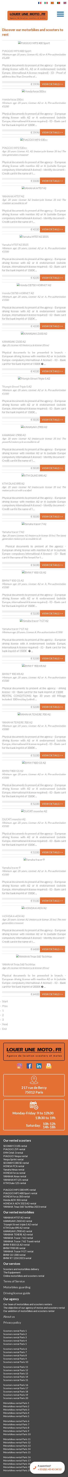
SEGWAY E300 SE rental (16, 1162)
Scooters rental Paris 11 (15, 1366)
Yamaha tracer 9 (11, 867)
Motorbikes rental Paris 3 (16, 1409)
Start (5, 1001)
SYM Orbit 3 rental (13, 1152)
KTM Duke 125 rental (14, 1183)
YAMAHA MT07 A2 (13, 196)
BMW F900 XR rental (14, 1248)
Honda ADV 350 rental (15, 1200)
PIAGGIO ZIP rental (14, 1149)
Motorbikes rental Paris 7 (16, 1424)
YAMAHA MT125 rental (15, 1179)
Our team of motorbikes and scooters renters (27, 1304)
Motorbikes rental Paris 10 (17, 1434)
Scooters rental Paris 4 (15, 1340)
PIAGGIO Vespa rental (15, 1156)
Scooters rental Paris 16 (15, 1385)
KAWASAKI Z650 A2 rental (17, 1221)
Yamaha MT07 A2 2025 (15, 244)
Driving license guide (16, 1293)
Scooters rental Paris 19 (15, 1394)
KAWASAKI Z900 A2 (14, 435)
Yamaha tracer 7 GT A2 (15, 628)
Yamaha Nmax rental (13, 1169)
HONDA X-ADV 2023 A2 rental (19, 1203)
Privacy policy (12, 1322)
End (4, 1028)
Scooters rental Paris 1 (15, 1330)
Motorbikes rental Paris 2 (16, 1406)
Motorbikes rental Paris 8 (16, 1427)
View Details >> (52, 84)
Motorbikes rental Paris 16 (17, 1457)
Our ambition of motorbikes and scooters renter (29, 1311)
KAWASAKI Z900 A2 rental (17, 1231)
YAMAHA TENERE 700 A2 (17, 722)
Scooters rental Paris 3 (15, 1337)
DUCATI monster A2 (13, 819)
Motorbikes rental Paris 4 (16, 1412)
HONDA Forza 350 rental (16, 1196)
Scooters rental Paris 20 (15, 1398)
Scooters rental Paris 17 (15, 1388)
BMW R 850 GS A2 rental (16, 1244)
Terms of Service (14, 1281)
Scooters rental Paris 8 (15, 1355)
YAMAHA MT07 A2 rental (16, 1217)
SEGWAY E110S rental (15, 1146)
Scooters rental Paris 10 (15, 1362)
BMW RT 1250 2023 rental (17, 1258)
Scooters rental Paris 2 (15, 1334)
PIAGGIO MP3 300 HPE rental (19, 1189)
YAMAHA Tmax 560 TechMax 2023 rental (24, 1206)
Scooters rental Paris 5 (15, 1343)
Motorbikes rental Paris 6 (16, 1421)
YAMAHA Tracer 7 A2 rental (18, 1238)
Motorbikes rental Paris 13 (17, 1445)
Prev (5, 1005)
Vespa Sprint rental (13, 1159)
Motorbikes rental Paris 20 (17, 1470)
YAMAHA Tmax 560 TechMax (18, 964)
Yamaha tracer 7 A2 (13, 531)
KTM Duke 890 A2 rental (16, 1227)
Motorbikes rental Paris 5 (16, 1416)
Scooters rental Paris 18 (15, 1391)
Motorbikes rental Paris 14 (17, 1449)
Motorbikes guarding (16, 1287)
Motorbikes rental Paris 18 (17, 1463)
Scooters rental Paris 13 (15, 1373)
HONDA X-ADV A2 (13, 916)
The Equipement (12, 1272)
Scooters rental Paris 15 (15, 1380)
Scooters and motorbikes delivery (21, 1269)
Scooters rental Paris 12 (15, 1370)
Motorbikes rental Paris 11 (17, 1439)
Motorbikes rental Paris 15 (17, 1452)
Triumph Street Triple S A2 (17, 386)
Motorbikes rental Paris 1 (16, 1403)
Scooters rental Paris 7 (15, 1352)
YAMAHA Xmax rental (14, 1176)
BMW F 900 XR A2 (13, 673)
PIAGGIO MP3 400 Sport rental (20, 1193)
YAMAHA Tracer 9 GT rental (18, 1251)
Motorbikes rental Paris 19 (17, 1467)
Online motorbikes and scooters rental (23, 1275)
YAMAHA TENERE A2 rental (18, 1234)
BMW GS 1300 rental (14, 1254)
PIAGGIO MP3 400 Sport (16, 50)
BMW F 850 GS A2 (13, 580)
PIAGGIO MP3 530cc (14, 147)
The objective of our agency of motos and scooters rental (34, 1307)
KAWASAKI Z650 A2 (14, 341)
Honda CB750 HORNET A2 (18, 293)
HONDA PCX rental (13, 1166)
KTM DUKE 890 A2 (13, 483)
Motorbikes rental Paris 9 (16, 1431)
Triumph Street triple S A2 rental (20, 1224)
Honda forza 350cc (13, 99)
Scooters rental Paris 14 (15, 1376)
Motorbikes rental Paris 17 (17, 1460)
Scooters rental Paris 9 (15, 1358)
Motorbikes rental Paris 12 (17, 1442)
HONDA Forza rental (14, 1173)
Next (5, 1024)
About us (9, 1316)
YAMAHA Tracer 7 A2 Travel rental (21, 1241)
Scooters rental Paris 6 (15, 1348)
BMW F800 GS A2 (12, 770)
